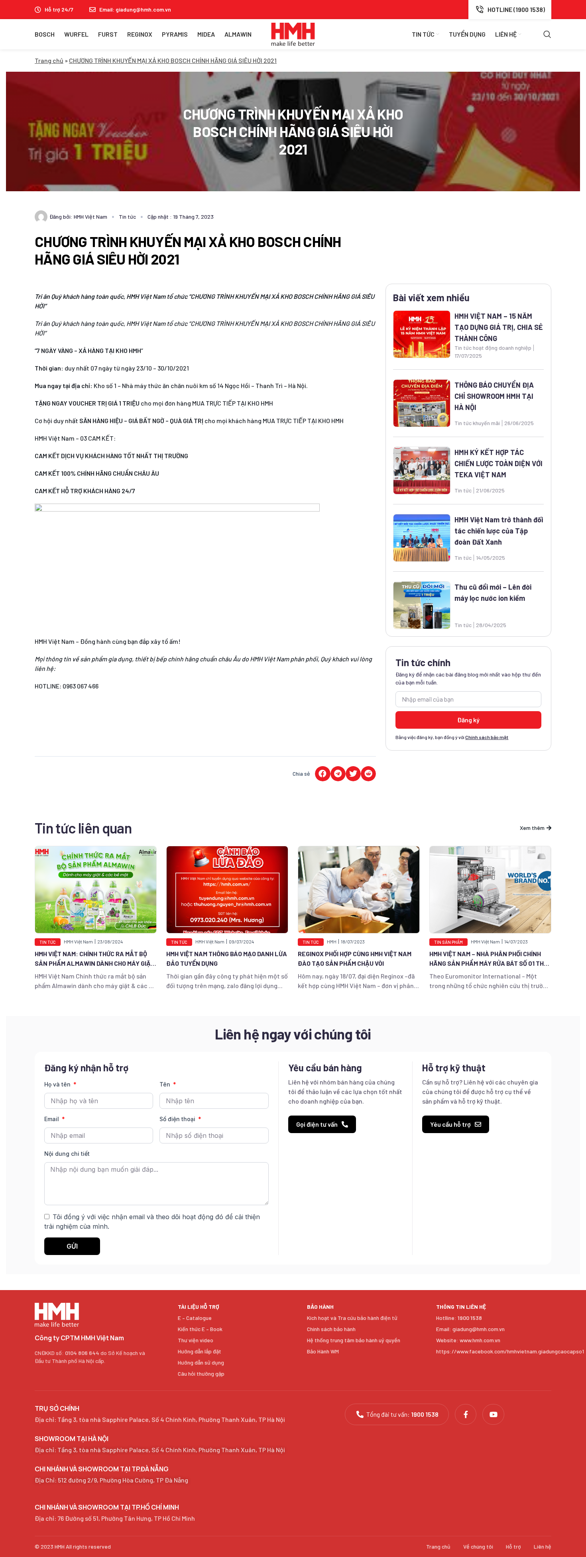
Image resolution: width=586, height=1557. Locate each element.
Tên (165, 1084)
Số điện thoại (178, 1119)
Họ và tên (58, 1084)
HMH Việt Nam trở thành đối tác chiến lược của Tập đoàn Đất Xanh (498, 530)
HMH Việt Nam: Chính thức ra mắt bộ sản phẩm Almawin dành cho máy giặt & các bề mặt (95, 963)
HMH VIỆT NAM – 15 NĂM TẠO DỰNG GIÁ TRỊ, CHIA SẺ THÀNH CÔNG (498, 327)
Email (52, 1119)
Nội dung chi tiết (67, 1153)
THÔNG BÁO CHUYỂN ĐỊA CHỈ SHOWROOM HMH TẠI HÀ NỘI (494, 396)
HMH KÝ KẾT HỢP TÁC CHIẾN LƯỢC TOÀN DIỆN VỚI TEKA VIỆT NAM (498, 463)
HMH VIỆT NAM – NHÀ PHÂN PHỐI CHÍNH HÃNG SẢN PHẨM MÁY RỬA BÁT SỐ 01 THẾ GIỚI (488, 963)
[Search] (547, 34)
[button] (322, 773)
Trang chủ (49, 60)
